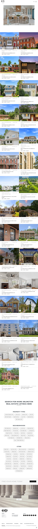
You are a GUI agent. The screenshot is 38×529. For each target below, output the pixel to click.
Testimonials (16, 523)
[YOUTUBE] (29, 515)
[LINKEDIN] (27, 515)
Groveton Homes (22, 463)
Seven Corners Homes (14, 449)
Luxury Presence (17, 525)
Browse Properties (33, 481)
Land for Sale (31, 414)
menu (34, 1)
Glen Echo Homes (22, 456)
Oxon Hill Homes (23, 461)
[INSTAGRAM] (26, 515)
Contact (21, 523)
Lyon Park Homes (22, 428)
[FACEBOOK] (24, 515)
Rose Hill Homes (15, 456)
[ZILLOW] (35, 515)
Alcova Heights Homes (23, 430)
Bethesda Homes (16, 463)
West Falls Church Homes (22, 451)
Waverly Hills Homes (30, 435)
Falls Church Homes (7, 451)
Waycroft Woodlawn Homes (15, 435)
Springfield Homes (8, 468)
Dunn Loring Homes (29, 456)
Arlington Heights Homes (7, 430)
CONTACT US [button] (19, 499)
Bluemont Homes (7, 435)
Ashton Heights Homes (8, 428)
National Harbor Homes (8, 463)
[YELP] (31, 515)
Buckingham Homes (15, 428)
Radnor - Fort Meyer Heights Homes (19, 440)
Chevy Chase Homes (16, 461)
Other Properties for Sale (19, 419)
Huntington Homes (8, 456)
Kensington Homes (21, 468)
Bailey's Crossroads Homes (22, 449)
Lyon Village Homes (31, 430)
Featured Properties (9, 523)
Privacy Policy (34, 525)
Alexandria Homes (14, 451)
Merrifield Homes (29, 461)
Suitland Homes (15, 468)
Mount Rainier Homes (30, 463)
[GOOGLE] (33, 515)
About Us (3, 523)
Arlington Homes (6, 449)
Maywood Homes (23, 435)
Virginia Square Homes (30, 428)
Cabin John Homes (8, 461)
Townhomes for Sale (24, 414)
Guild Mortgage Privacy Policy (29, 523)
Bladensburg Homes (29, 468)
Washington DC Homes (31, 451)
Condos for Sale (18, 414)
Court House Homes (15, 430)
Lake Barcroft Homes (31, 449)
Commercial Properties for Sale (9, 414)
